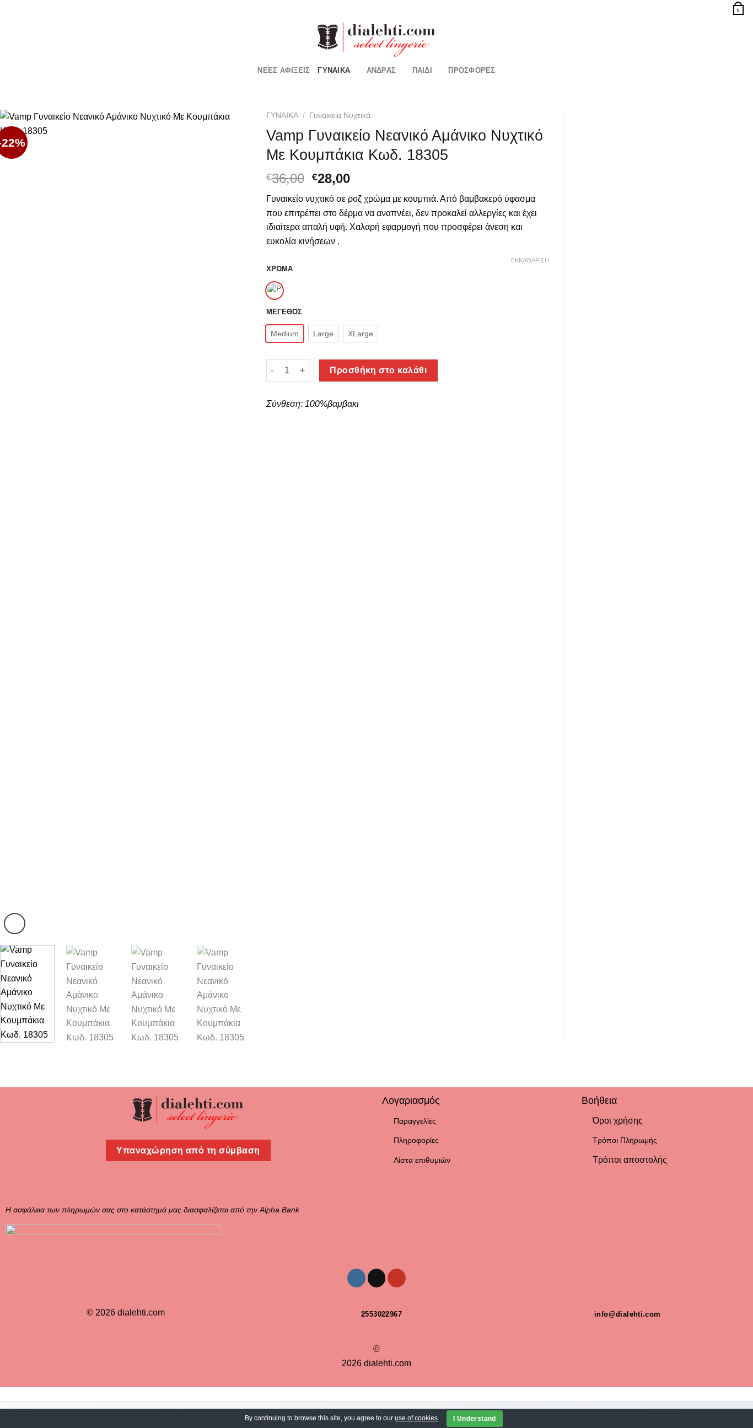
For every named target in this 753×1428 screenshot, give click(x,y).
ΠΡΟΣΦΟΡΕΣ (471, 70)
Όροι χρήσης (618, 1120)
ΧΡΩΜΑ (279, 269)
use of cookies (416, 1418)
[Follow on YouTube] (44, 37)
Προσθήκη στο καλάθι (378, 370)
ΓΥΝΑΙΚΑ (334, 70)
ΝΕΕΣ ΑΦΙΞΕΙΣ (283, 70)
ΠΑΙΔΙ (422, 70)
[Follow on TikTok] (29, 37)
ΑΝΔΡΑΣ (381, 70)
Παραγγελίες (415, 1120)
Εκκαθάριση (530, 260)
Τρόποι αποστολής (630, 1159)
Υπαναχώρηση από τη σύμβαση (188, 1150)
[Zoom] (14, 924)
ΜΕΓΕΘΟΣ (284, 312)
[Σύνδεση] (719, 7)
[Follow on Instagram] (15, 37)
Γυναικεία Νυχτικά (339, 115)
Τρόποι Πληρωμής (625, 1140)
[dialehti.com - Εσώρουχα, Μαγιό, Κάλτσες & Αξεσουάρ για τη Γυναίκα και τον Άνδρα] (376, 38)
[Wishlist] (705, 7)
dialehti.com (141, 1312)
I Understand (474, 1418)
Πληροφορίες (416, 1140)
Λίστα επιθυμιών (422, 1160)
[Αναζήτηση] (12, 7)
